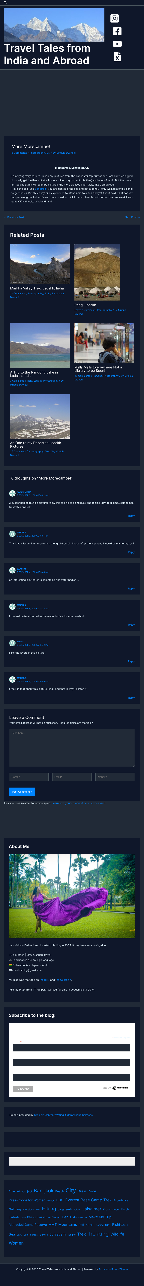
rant (107, 1225)
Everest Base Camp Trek (88, 1199)
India (29, 380)
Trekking (98, 1233)
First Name (19, 1056)
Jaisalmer (91, 1208)
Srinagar (34, 1235)
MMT (53, 1225)
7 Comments (17, 380)
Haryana (97, 375)
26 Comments (18, 451)
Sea (12, 1234)
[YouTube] (117, 44)
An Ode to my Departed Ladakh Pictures (35, 444)
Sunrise (44, 1234)
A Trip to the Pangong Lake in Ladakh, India (34, 374)
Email (17, 1041)
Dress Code (87, 1191)
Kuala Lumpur (111, 1209)
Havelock (28, 1209)
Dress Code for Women (27, 1200)
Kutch (125, 1209)
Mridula (21, 532)
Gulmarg (15, 1209)
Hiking (49, 1209)
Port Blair (90, 1225)
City (71, 1190)
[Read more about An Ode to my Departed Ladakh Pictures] (40, 415)
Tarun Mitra (24, 492)
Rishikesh (120, 1224)
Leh (65, 1217)
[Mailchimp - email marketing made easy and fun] (115, 1087)
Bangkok (44, 1191)
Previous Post (14, 217)
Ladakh (38, 380)
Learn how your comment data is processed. (79, 803)
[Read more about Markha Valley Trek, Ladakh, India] (40, 263)
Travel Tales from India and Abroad (47, 54)
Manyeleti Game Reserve (28, 1225)
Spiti (26, 1234)
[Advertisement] (72, 97)
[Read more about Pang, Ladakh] (97, 272)
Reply (131, 515)
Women (16, 1242)
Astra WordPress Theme (113, 1269)
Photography (37, 152)
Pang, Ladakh (85, 305)
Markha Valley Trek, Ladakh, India (37, 288)
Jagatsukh (65, 1209)
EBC (60, 1200)
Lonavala (82, 1217)
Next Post (132, 217)
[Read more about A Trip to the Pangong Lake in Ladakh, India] (40, 345)
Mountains (67, 1224)
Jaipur (77, 1209)
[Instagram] (114, 18)
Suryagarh (58, 1234)
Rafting (100, 1225)
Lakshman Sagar (49, 1217)
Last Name (19, 1071)
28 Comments (82, 375)
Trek (47, 293)
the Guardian (63, 979)
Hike (38, 1209)
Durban (51, 1200)
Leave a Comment (84, 310)
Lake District (28, 1217)
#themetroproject (20, 1191)
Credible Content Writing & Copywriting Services (63, 1114)
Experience (120, 1200)
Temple (72, 1234)
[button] (5, 2)
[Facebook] (117, 31)
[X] (117, 56)
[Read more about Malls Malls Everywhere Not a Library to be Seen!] (104, 342)
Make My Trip (100, 1217)
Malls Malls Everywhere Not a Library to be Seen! (98, 369)
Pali (81, 1225)
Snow (19, 1235)
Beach (59, 1191)
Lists (73, 1217)
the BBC (45, 979)
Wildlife (117, 1234)
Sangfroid (40, 188)
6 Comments (19, 152)
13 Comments (18, 293)
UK (48, 152)
